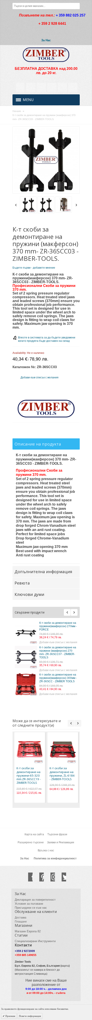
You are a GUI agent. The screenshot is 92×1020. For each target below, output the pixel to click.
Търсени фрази (57, 834)
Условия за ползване (29, 903)
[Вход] (62, 87)
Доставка (20, 917)
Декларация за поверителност (35, 899)
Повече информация (30, 1016)
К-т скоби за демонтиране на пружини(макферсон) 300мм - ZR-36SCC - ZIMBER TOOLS (58, 678)
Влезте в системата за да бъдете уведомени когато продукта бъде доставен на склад (46, 339)
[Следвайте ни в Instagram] (50, 877)
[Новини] (41, 87)
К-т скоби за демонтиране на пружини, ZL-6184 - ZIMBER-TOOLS (62, 773)
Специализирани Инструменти (35, 941)
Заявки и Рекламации (60, 842)
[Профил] (31, 87)
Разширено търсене (31, 842)
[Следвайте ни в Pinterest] (39, 877)
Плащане (21, 921)
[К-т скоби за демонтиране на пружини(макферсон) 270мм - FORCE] (26, 632)
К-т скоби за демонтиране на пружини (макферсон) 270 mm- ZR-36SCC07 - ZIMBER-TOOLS (57, 652)
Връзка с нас (46, 850)
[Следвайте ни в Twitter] (61, 877)
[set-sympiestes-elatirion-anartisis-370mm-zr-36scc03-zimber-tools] (63, 205)
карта (65, 965)
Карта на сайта (34, 834)
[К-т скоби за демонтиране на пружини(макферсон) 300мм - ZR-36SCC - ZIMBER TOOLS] (26, 684)
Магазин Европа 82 (28, 931)
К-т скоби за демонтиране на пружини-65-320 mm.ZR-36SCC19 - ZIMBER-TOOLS (29, 775)
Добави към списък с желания (58, 642)
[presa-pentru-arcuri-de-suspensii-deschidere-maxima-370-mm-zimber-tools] (46, 205)
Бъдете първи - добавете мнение (34, 267)
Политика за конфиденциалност (55, 858)
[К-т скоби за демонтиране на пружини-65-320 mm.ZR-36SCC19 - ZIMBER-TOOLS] (30, 750)
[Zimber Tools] (46, 54)
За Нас (46, 40)
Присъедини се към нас (31, 907)
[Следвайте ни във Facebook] (28, 877)
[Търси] (76, 6)
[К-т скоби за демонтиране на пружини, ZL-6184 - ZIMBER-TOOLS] (63, 750)
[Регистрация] (72, 87)
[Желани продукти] (51, 87)
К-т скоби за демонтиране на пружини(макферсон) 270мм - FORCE (58, 626)
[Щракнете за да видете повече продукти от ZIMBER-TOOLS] (46, 409)
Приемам (10, 1016)
